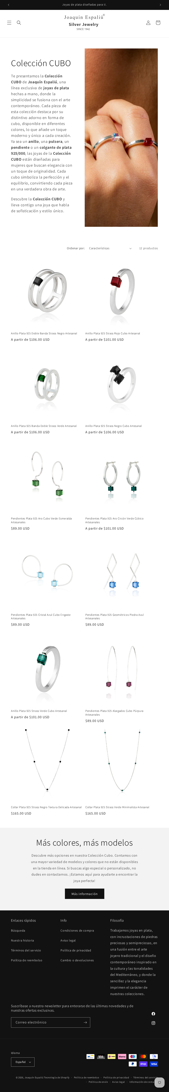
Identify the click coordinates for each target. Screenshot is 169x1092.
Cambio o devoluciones (77, 960)
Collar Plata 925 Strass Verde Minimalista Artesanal (117, 807)
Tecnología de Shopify (57, 1077)
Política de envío (98, 1081)
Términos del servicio (26, 950)
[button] (9, 23)
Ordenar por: (76, 248)
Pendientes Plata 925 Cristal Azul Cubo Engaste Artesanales (41, 616)
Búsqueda (18, 930)
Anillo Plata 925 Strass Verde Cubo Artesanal (39, 711)
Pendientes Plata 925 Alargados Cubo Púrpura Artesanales (114, 712)
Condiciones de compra (77, 930)
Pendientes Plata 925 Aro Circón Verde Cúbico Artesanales (114, 520)
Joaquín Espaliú (34, 1077)
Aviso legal (68, 940)
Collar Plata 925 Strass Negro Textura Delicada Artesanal (46, 807)
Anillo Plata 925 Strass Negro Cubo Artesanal (113, 426)
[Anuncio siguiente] (160, 5)
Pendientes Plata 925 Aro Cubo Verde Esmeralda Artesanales (41, 520)
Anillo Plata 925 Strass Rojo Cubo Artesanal (112, 333)
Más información (85, 894)
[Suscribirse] (85, 1022)
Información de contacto (143, 1081)
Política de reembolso (26, 960)
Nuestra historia (22, 940)
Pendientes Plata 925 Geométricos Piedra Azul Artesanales (114, 616)
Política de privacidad (76, 950)
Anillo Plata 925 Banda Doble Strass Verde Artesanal (44, 426)
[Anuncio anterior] (8, 5)
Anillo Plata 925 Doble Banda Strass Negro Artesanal (44, 333)
